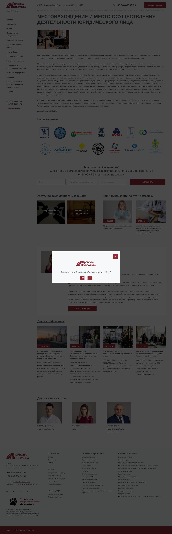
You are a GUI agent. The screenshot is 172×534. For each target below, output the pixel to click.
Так (82, 277)
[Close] (115, 256)
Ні (90, 277)
